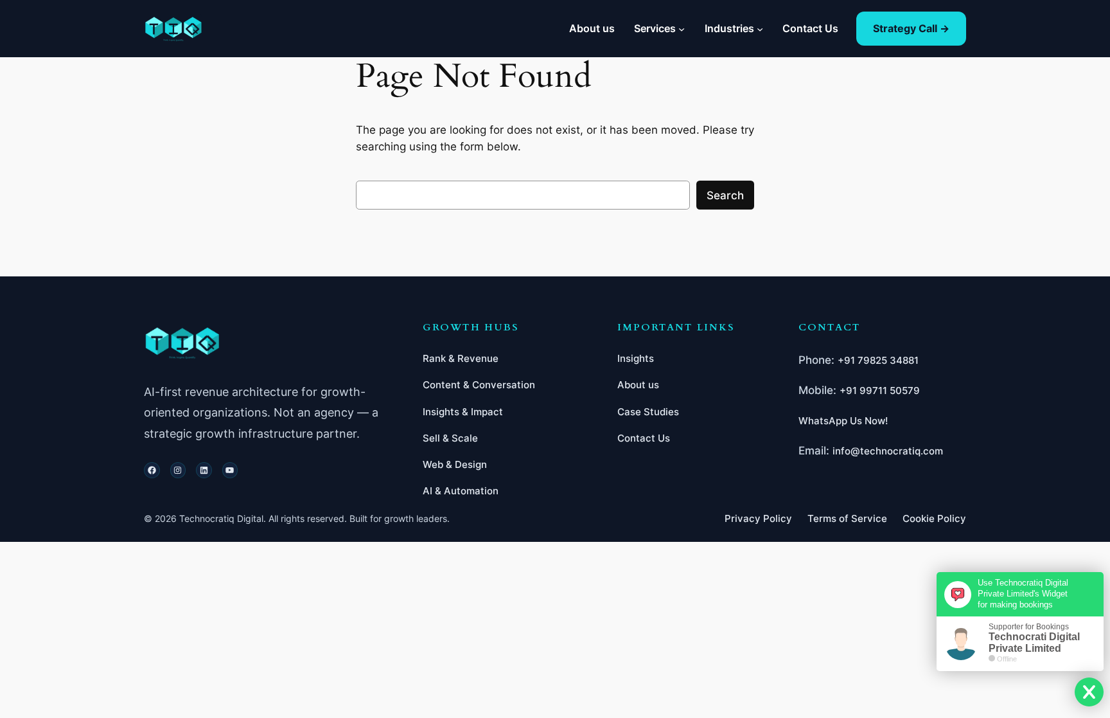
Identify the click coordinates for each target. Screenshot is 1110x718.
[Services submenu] (681, 28)
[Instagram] (178, 470)
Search (725, 195)
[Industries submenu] (760, 28)
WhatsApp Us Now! (843, 421)
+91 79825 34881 (878, 360)
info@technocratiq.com (888, 451)
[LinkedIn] (204, 470)
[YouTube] (230, 470)
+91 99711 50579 (880, 390)
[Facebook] (152, 470)
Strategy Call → (911, 28)
